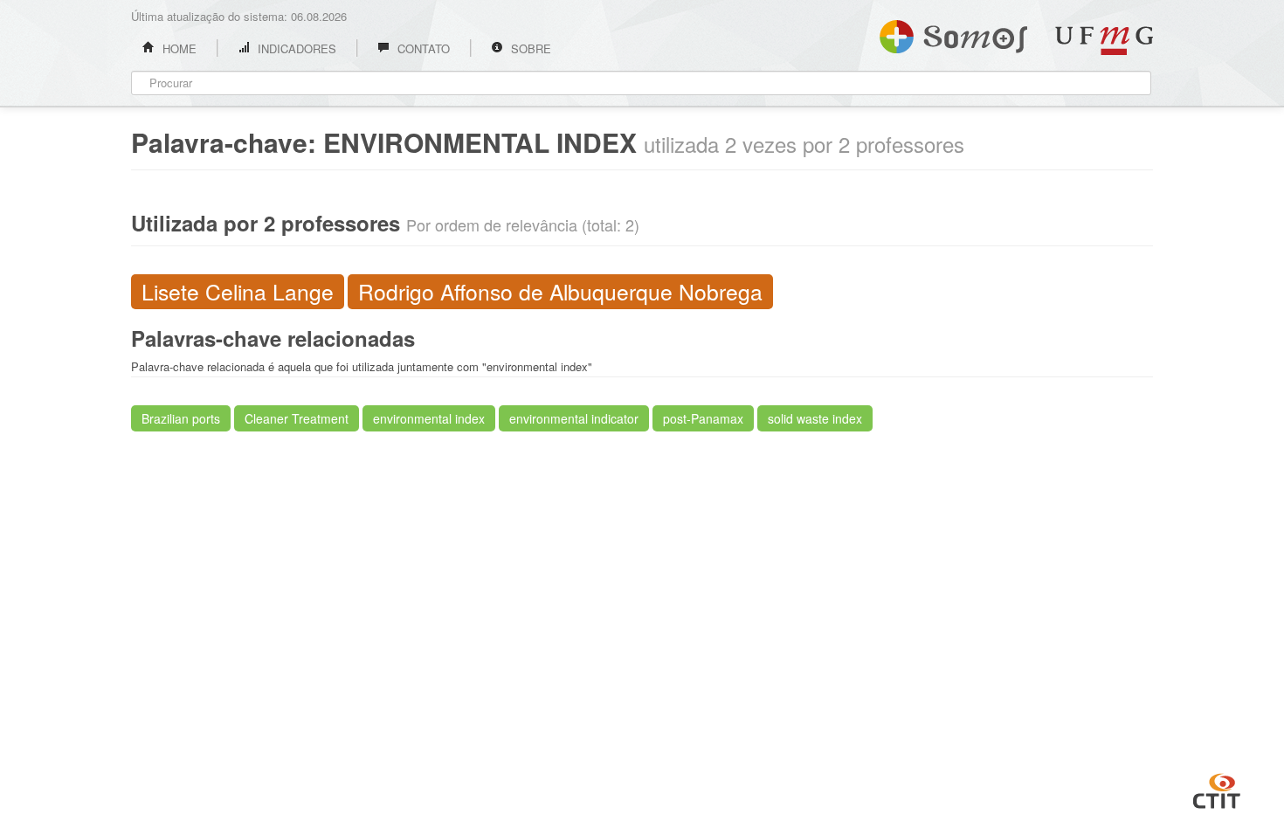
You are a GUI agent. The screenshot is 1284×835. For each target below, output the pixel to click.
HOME (178, 48)
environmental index (429, 418)
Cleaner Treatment (297, 418)
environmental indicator (574, 418)
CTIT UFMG (1216, 789)
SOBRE (529, 48)
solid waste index (815, 418)
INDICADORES (295, 48)
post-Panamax (703, 418)
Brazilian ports (181, 418)
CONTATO (422, 48)
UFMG (1104, 40)
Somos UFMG (953, 33)
